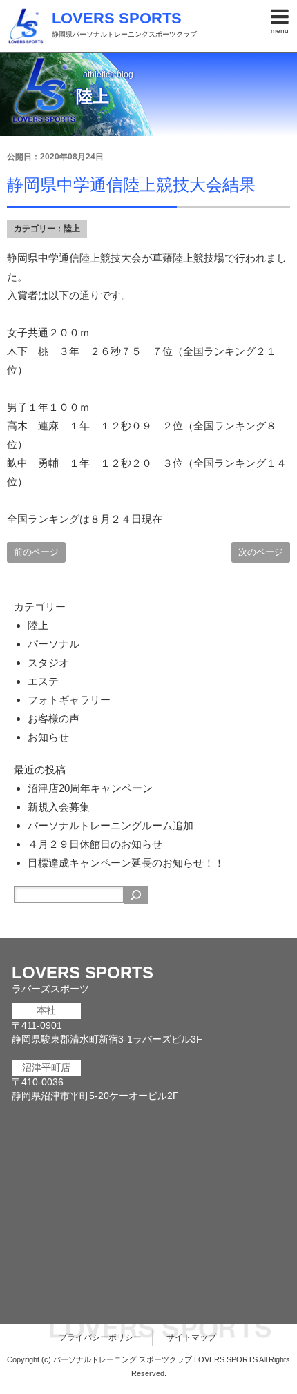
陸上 (72, 228)
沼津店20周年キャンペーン (90, 788)
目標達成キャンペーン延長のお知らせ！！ (126, 863)
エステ (43, 681)
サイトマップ (191, 1337)
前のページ (36, 552)
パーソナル (53, 644)
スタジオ (48, 662)
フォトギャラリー (69, 700)
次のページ (260, 552)
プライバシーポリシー (100, 1337)
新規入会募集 (59, 807)
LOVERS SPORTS (117, 18)
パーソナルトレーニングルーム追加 (110, 825)
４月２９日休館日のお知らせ (95, 844)
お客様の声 (53, 718)
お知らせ (48, 737)
